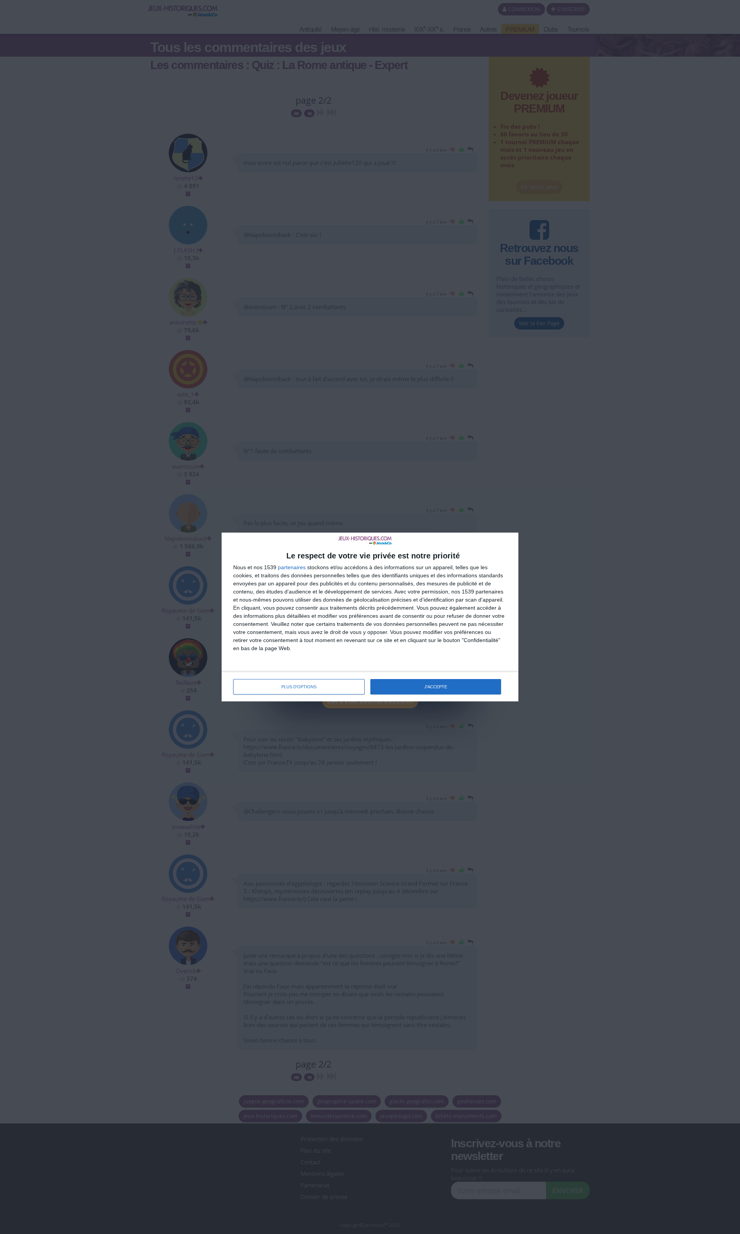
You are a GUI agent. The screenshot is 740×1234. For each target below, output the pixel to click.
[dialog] (370, 617)
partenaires (292, 567)
